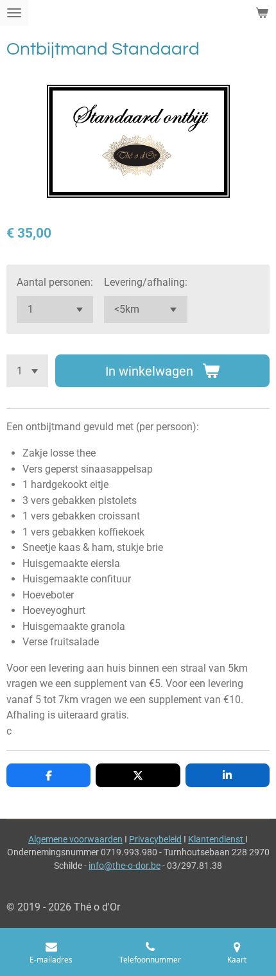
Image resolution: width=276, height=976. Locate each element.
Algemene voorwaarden (75, 839)
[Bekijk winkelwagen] (262, 13)
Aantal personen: (55, 282)
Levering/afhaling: (145, 282)
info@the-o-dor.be (124, 865)
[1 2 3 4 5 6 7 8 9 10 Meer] (27, 370)
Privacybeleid (155, 839)
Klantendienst (216, 839)
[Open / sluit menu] (14, 13)
